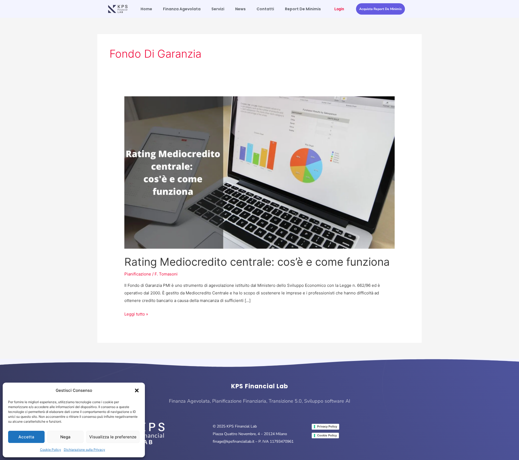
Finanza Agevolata (182, 9)
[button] (136, 390)
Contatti (265, 9)
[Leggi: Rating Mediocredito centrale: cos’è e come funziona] (259, 172)
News (240, 9)
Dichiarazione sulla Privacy (84, 450)
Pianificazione (137, 274)
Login (339, 9)
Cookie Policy (50, 450)
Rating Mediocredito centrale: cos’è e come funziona (257, 261)
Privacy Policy (327, 426)
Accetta (26, 436)
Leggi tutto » (136, 313)
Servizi (217, 9)
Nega (65, 436)
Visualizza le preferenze (113, 436)
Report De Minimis (303, 9)
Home (146, 9)
